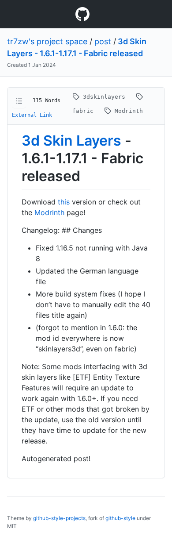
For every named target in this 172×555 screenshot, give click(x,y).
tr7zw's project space (47, 41)
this (64, 201)
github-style (120, 518)
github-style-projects (59, 518)
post (102, 41)
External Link (32, 115)
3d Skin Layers (71, 140)
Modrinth (127, 111)
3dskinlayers (104, 96)
